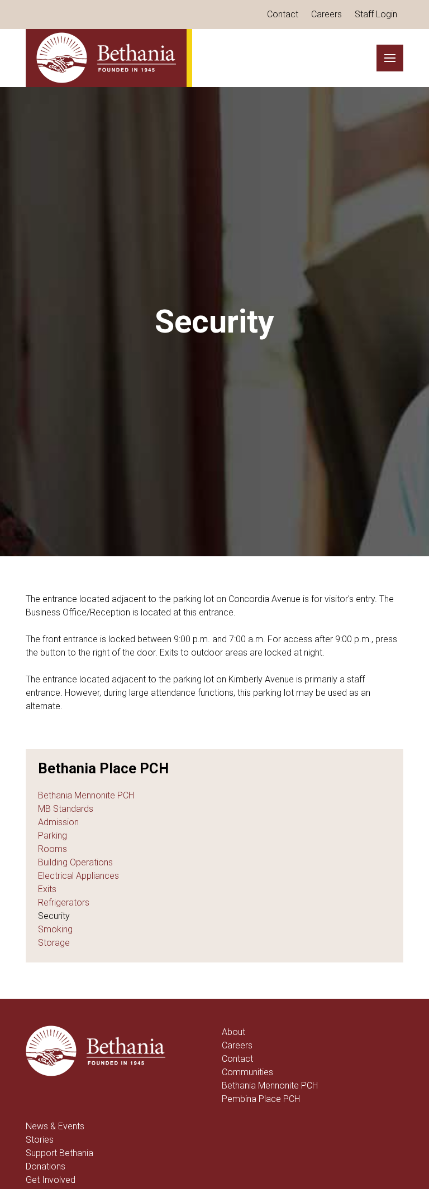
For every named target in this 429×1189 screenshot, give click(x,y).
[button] (389, 58)
